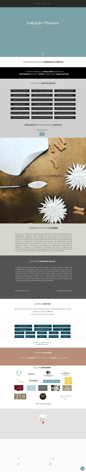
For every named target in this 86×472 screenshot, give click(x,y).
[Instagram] (50, 464)
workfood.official (59, 464)
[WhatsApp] (53, 458)
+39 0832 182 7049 (60, 453)
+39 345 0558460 (60, 458)
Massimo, (47, 267)
